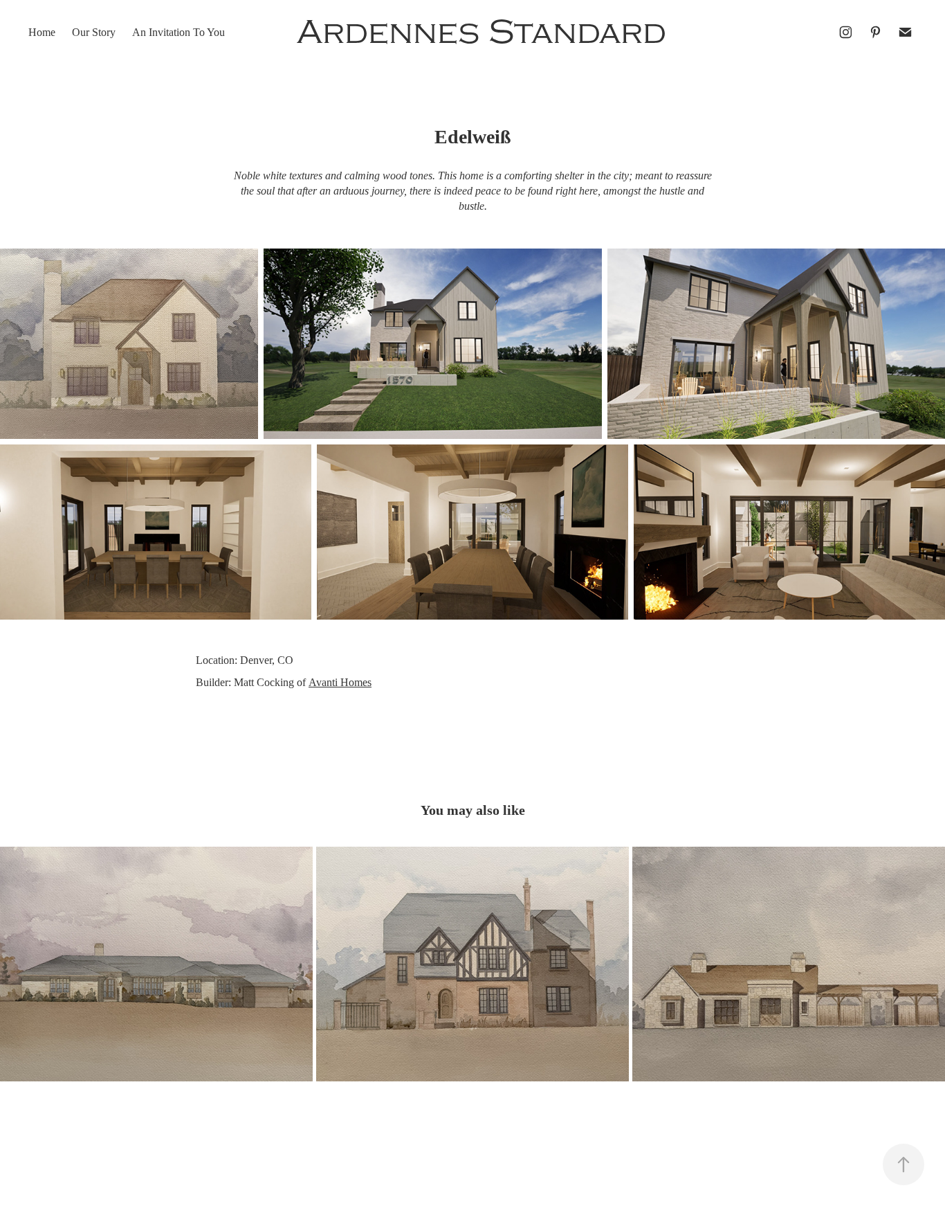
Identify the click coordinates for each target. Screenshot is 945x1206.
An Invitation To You (178, 32)
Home (41, 32)
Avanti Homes (340, 682)
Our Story (94, 32)
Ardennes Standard (481, 32)
